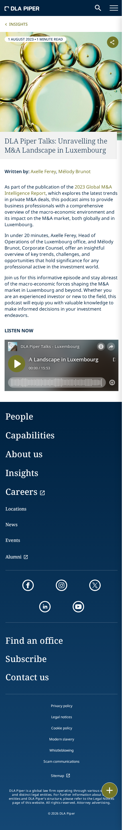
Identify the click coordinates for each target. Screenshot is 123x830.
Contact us (27, 677)
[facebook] (28, 585)
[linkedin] (45, 606)
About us (24, 454)
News (11, 524)
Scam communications (61, 761)
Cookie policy (61, 728)
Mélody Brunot (74, 171)
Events (12, 540)
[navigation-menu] (114, 8)
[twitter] (95, 585)
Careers (21, 491)
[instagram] (61, 585)
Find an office (34, 640)
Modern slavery (61, 739)
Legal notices (61, 716)
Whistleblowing (61, 750)
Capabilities (30, 435)
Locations (15, 509)
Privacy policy (61, 705)
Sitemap (57, 775)
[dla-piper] (22, 8)
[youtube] (78, 606)
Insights (18, 24)
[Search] (98, 8)
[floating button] (110, 790)
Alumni (13, 557)
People (19, 416)
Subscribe (26, 659)
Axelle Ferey (43, 171)
